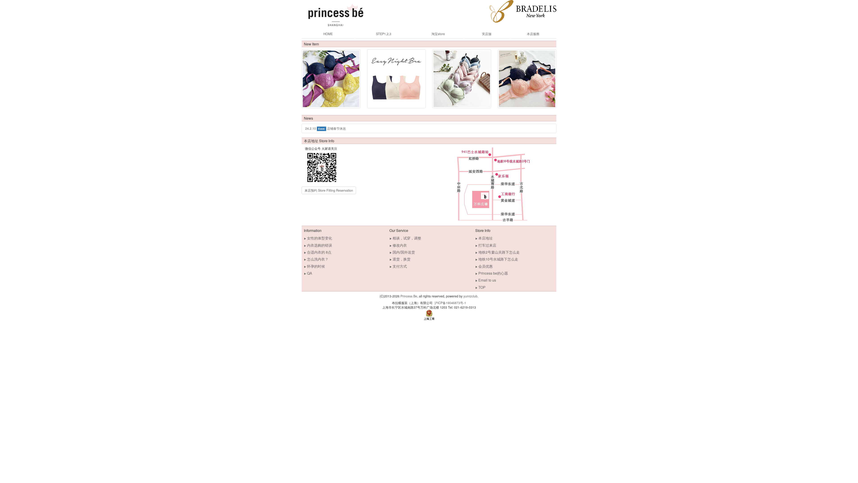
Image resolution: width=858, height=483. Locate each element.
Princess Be (408, 296)
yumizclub (470, 296)
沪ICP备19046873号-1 (450, 303)
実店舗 (486, 34)
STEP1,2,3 (383, 34)
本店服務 (533, 34)
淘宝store (438, 34)
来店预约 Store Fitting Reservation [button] (329, 190)
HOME (328, 34)
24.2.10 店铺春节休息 (325, 128)
